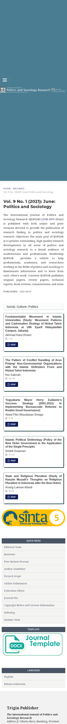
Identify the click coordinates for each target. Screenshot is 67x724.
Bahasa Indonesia (14, 684)
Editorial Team (12, 547)
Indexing (9, 612)
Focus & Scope (12, 576)
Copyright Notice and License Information (29, 605)
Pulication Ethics (14, 590)
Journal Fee (11, 598)
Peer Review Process (16, 561)
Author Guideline (14, 568)
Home (7, 188)
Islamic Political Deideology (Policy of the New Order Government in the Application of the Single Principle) (33, 443)
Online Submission (15, 583)
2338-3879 (48, 219)
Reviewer (9, 554)
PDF (13, 344)
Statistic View (12, 619)
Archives (18, 188)
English (8, 676)
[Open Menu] (5, 80)
